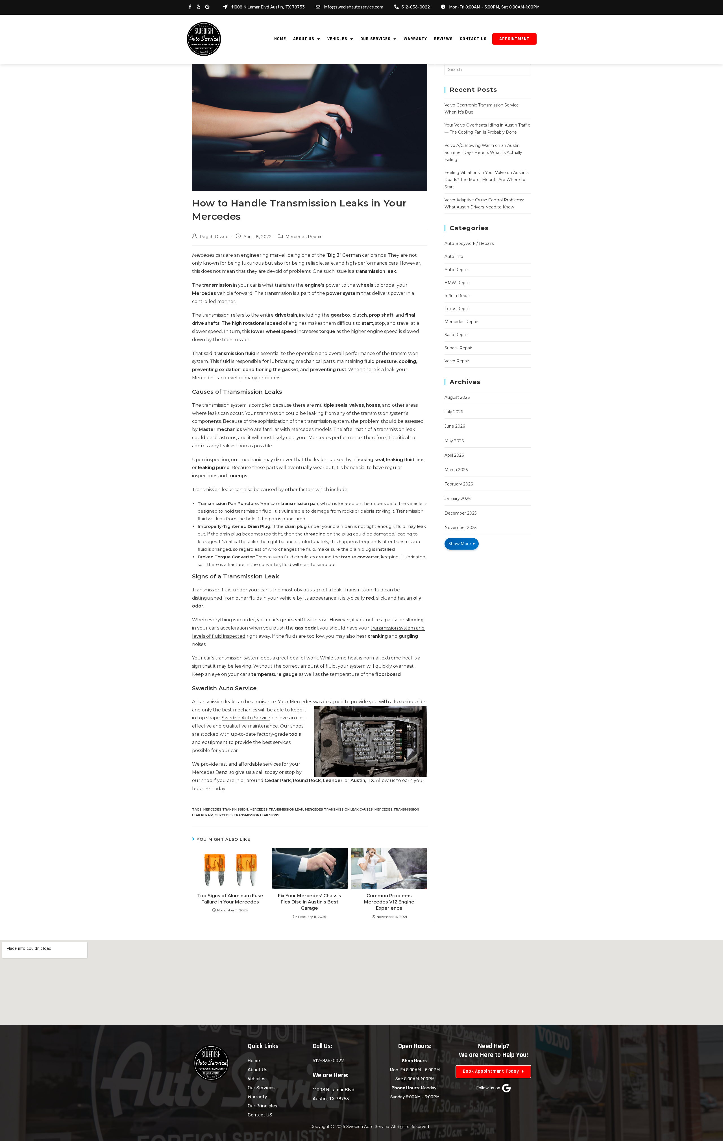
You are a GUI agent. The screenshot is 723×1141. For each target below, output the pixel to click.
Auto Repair (456, 269)
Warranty (415, 39)
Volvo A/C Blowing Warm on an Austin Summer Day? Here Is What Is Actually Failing (483, 152)
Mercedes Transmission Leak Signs (247, 815)
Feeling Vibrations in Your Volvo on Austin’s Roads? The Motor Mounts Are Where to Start (486, 179)
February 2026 (459, 484)
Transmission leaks (212, 489)
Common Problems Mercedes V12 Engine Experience (389, 902)
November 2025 (460, 527)
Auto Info (454, 256)
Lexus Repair (457, 308)
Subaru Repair (458, 347)
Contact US (260, 1115)
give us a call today (256, 772)
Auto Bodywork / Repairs (469, 243)
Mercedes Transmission (225, 809)
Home (280, 39)
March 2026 (456, 469)
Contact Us (473, 39)
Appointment (514, 39)
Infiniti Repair (458, 295)
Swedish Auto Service (246, 717)
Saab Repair (456, 334)
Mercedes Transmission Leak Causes (339, 809)
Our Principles (262, 1106)
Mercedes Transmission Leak (276, 809)
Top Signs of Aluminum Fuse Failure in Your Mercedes (230, 899)
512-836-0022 (328, 1060)
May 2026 (454, 440)
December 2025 (460, 513)
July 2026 (454, 411)
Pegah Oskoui (215, 236)
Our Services (375, 39)
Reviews (443, 39)
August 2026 (457, 397)
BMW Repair (457, 282)
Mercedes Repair (304, 236)
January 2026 (458, 498)
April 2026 (454, 455)
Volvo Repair (457, 360)
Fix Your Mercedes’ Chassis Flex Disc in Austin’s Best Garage (309, 902)
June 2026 (455, 426)
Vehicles (337, 39)
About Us (303, 39)
